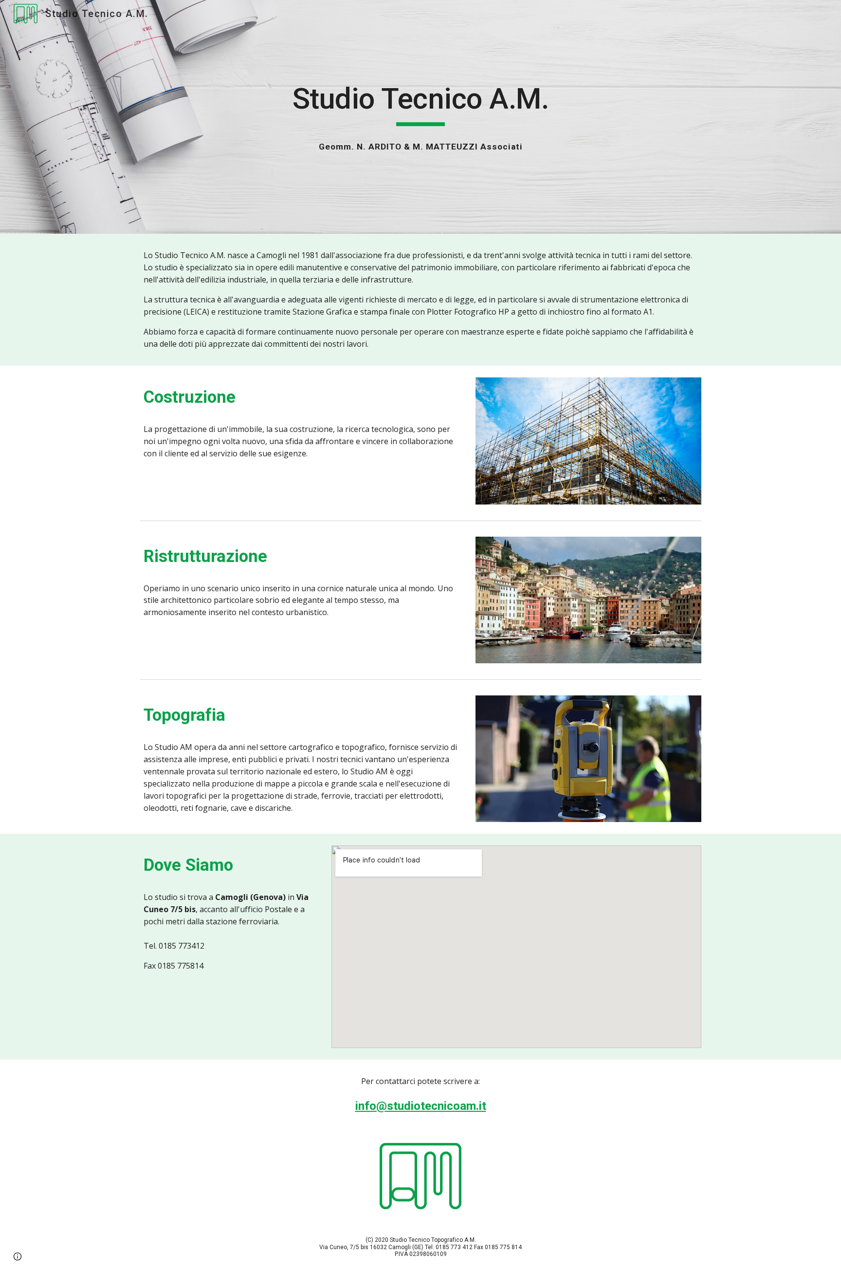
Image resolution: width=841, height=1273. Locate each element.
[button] (17, 1256)
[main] (420, 103)
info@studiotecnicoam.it (420, 1106)
